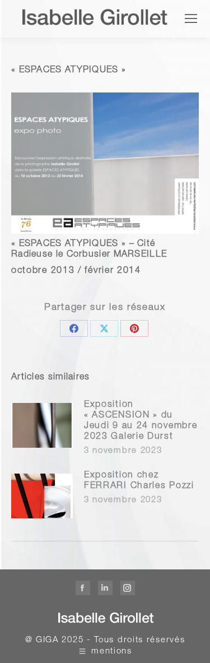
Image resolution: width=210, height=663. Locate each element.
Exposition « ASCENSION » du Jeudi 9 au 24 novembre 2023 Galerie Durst (140, 421)
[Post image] (42, 425)
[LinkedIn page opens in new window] (105, 588)
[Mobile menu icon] (191, 18)
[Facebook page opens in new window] (83, 588)
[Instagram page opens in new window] (127, 588)
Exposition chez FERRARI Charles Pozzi (139, 481)
